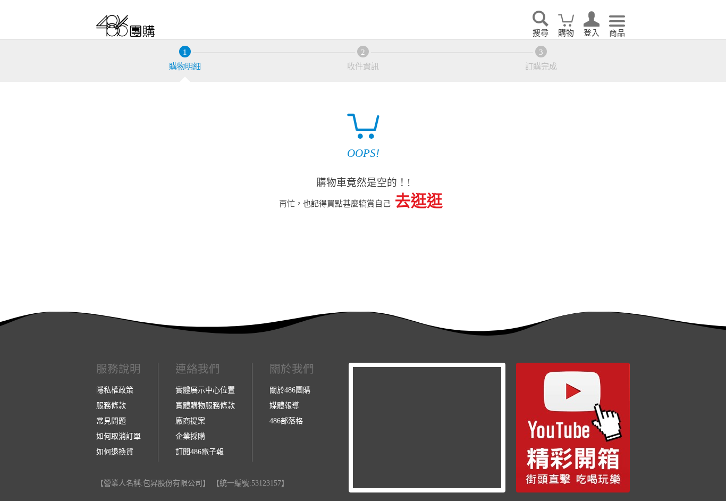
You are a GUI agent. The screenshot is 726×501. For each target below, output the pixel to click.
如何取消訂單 (118, 436)
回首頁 (125, 26)
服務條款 (111, 405)
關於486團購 (289, 390)
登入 (592, 33)
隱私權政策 (114, 390)
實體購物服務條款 (205, 405)
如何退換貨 (114, 451)
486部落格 (286, 420)
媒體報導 (284, 405)
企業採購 (190, 436)
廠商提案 (190, 420)
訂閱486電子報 (199, 451)
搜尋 (540, 33)
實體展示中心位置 (205, 390)
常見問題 (111, 420)
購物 (566, 33)
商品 (617, 33)
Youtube (573, 427)
